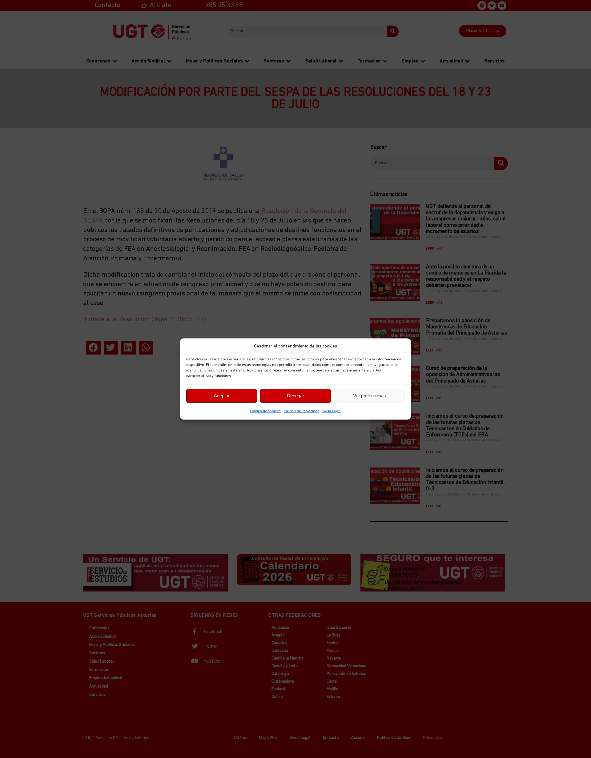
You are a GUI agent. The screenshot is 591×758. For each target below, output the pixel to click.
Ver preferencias (369, 395)
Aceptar (222, 395)
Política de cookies (265, 411)
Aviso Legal (332, 411)
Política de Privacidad (302, 411)
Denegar (295, 395)
